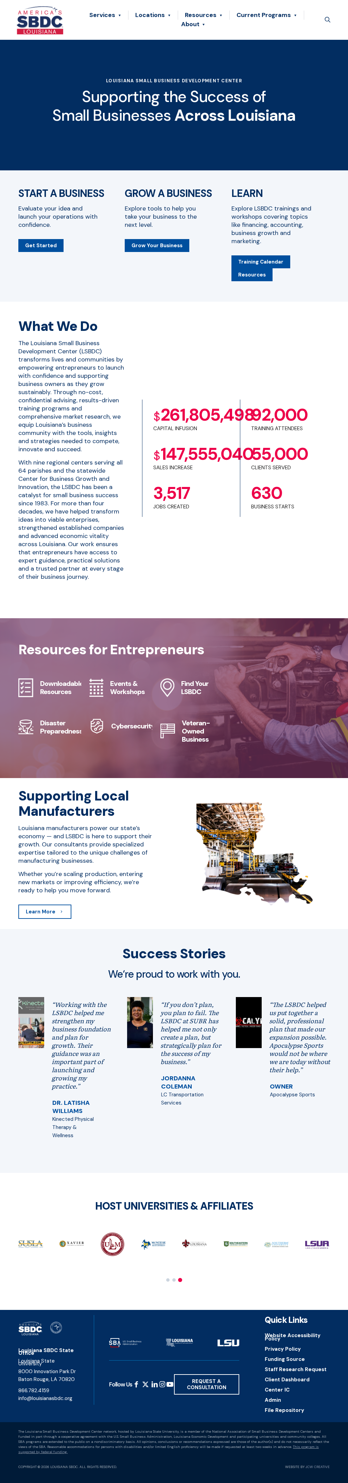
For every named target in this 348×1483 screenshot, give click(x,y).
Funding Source (285, 1359)
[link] (31, 1022)
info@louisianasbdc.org (45, 1398)
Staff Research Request (296, 1369)
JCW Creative (318, 1467)
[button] (168, 1280)
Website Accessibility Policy (292, 1337)
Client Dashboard (287, 1379)
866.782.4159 (33, 1390)
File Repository (284, 1410)
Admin (273, 1400)
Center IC (277, 1389)
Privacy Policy (283, 1349)
